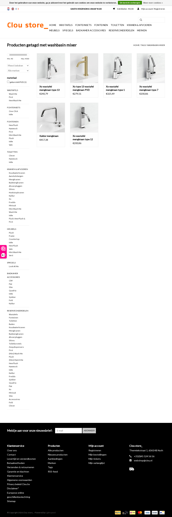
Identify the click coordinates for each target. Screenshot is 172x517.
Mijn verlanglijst (97, 463)
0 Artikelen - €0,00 (125, 9)
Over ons (12, 450)
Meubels (54, 30)
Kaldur (12, 196)
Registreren (95, 450)
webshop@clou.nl (143, 460)
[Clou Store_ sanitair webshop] (27, 25)
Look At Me (14, 266)
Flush (11, 138)
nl (8, 9)
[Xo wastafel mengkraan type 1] (117, 68)
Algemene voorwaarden (19, 480)
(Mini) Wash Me (16, 353)
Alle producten (55, 450)
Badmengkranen (16, 183)
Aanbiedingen (55, 458)
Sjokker (12, 297)
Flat (10, 284)
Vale (11, 145)
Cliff (11, 281)
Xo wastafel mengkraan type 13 (49, 88)
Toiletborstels (15, 344)
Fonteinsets (83, 25)
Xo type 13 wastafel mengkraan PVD (83, 88)
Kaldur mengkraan (48, 135)
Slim (11, 287)
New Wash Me (15, 100)
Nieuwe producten (58, 454)
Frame (11, 236)
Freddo (12, 202)
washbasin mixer (156, 45)
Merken (142, 30)
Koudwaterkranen (17, 173)
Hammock (13, 128)
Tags (143, 45)
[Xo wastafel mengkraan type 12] (84, 117)
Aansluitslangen (16, 176)
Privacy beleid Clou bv (18, 484)
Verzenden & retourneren (20, 467)
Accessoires (14, 399)
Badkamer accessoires (91, 30)
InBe (11, 114)
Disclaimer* (13, 488)
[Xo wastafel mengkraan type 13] (51, 68)
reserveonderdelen (121, 30)
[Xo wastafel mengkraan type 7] (151, 68)
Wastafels (66, 25)
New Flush (13, 125)
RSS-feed (53, 471)
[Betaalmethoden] (117, 512)
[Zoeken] (139, 20)
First (11, 97)
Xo (10, 199)
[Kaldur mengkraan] (51, 117)
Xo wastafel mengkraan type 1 (115, 88)
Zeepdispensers (16, 347)
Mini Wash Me (15, 135)
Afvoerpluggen (15, 186)
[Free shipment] (147, 469)
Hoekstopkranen (16, 192)
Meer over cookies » (153, 3)
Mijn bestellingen (97, 454)
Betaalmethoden (16, 463)
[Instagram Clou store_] (162, 430)
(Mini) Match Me (16, 360)
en (12, 9)
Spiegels (67, 30)
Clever (12, 155)
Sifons (12, 189)
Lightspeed (51, 512)
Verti (11, 255)
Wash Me (13, 94)
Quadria (12, 290)
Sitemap (11, 501)
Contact (11, 454)
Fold (11, 300)
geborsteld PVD (18, 82)
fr (17, 9)
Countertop (14, 239)
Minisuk (12, 205)
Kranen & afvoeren (139, 25)
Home (52, 25)
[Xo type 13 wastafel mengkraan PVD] (84, 68)
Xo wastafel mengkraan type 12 (83, 137)
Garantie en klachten (18, 471)
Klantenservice (15, 475)
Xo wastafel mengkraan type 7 (148, 88)
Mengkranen (14, 179)
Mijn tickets (95, 458)
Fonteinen (101, 25)
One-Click (13, 111)
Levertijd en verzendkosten (21, 458)
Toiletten (117, 25)
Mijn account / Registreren (153, 9)
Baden (12, 324)
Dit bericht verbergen (130, 3)
